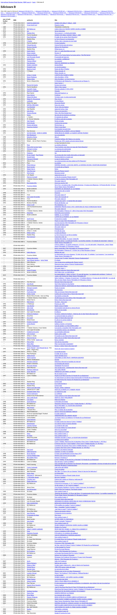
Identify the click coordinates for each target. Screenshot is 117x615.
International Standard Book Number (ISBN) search (16, 2)
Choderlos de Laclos (33, 332)
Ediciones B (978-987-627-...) (59, 11)
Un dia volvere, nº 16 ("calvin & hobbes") (67, 485)
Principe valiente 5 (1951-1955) (64, 89)
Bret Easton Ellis (32, 183)
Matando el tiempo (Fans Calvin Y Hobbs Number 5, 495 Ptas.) (73, 403)
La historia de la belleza (62, 439)
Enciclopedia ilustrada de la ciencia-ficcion (67, 308)
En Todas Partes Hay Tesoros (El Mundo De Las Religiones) (72, 379)
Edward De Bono (32, 97)
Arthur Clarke (31, 294)
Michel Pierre (31, 567)
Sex (56, 153)
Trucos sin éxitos (59, 469)
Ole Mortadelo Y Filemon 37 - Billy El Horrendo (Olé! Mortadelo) (74, 211)
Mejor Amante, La (60, 73)
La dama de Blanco (60, 233)
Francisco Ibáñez (32, 186)
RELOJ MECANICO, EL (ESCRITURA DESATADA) (68, 405)
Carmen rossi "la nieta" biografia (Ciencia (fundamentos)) (72, 258)
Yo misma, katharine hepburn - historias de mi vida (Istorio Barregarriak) (76, 314)
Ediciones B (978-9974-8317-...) (92, 11)
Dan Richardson (31, 489)
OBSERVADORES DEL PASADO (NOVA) (66, 415)
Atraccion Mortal (60, 103)
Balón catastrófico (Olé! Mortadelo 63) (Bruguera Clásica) (72, 248)
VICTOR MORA (31, 133)
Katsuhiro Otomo (32, 137)
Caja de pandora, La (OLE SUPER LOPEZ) (67, 326)
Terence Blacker (31, 113)
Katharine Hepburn (32, 314)
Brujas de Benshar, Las (61, 203)
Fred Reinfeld (31, 107)
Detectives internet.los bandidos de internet (68, 361)
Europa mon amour (60, 85)
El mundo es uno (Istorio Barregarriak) (66, 336)
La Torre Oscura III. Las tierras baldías (66, 235)
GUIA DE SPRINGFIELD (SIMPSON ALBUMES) (68, 535)
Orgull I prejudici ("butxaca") (63, 521)
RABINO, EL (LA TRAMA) (62, 215)
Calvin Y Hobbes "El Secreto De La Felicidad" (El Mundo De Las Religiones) (77, 459)
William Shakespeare (33, 346)
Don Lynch (30, 449)
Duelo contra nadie (60, 334)
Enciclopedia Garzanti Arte (62, 129)
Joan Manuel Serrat (42, 348)
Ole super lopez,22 (60, 199)
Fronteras (57, 95)
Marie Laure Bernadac (33, 387)
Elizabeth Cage (31, 67)
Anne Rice (30, 213)
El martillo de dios (60, 351)
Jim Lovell (30, 318)
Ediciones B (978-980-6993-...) (43, 11)
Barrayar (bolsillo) (60, 477)
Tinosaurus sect (59, 229)
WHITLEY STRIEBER (32, 91)
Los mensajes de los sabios (62, 595)
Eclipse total (58, 381)
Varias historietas (60, 31)
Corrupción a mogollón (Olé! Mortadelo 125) (68, 328)
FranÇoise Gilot (31, 292)
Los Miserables (59, 473)
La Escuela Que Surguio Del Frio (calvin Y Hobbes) (69, 553)
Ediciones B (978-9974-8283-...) (9, 16)
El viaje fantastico (60, 43)
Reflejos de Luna (59, 252)
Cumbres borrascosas (61, 123)
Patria (56, 169)
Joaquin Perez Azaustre (34, 585)
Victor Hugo (30, 473)
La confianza (58, 393)
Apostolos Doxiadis (32, 533)
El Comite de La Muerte (62, 167)
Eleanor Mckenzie (32, 597)
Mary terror (58, 99)
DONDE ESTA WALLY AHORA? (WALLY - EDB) (68, 35)
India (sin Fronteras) (61, 561)
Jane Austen (30, 521)
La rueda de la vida (60, 391)
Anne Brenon (31, 423)
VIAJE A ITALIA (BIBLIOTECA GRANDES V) (67, 581)
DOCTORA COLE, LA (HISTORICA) (64, 272)
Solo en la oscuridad (61, 429)
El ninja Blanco (59, 101)
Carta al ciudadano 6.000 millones (65, 531)
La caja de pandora (60, 67)
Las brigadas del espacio (62, 363)
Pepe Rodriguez (31, 37)
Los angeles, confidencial (62, 59)
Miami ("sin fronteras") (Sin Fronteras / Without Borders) (72, 573)
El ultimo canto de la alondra (63, 119)
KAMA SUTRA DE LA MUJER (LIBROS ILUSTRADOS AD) (71, 597)
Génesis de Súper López (62, 225)
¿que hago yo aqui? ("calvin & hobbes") (66, 509)
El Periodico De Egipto (61, 401)
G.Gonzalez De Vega (33, 515)
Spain (34, 2)
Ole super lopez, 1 (60, 268)
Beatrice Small (31, 69)
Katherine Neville (32, 55)
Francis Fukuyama (32, 393)
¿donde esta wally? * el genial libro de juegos (68, 201)
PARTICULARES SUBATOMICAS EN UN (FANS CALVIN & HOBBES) (73, 605)
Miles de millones (60, 399)
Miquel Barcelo (31, 45)
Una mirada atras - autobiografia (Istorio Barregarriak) (71, 367)
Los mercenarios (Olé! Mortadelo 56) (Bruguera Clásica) (71, 223)
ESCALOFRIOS (59, 65)
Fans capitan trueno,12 (61, 541)
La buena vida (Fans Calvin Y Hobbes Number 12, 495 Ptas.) (72, 447)
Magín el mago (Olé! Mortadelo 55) (65, 221)
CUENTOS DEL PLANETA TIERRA (64, 75)
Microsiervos (58, 322)
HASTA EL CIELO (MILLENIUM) (64, 397)
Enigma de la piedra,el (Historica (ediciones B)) (69, 479)
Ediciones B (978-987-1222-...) (89, 14)
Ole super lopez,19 (60, 195)
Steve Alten (30, 344)
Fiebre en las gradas (61, 310)
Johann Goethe (31, 581)
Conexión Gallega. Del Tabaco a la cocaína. (67, 139)
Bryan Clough (31, 155)
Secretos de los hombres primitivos (65, 115)
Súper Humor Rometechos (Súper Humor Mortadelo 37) (71, 601)
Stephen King (31, 33)
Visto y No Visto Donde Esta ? (63, 113)
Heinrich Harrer (31, 338)
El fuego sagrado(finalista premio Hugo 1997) (68, 453)
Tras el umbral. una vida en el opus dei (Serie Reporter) (71, 147)
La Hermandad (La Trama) (62, 547)
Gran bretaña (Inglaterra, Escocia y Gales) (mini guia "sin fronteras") (75, 487)
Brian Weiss (30, 595)
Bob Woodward (31, 135)
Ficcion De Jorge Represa (62, 549)
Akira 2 (57, 137)
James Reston (31, 324)
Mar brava (58, 515)
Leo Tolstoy (30, 290)
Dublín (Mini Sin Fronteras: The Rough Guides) (68, 489)
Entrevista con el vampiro (62, 213)
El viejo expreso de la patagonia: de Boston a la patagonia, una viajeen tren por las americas (82, 583)
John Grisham (31, 334)
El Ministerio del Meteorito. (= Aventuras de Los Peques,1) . (72, 81)
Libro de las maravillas (61, 342)
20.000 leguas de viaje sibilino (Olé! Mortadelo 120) (70, 298)
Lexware (29, 555)
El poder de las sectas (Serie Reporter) (66, 37)
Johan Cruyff (30, 205)
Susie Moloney (31, 419)
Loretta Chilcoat (31, 573)
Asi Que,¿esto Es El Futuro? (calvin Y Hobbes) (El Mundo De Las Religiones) (77, 545)
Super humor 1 (59, 83)
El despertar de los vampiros (63, 513)
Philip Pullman (31, 165)
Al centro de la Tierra (61, 266)
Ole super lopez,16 (60, 209)
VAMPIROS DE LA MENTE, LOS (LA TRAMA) (67, 131)
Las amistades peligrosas (62, 332)
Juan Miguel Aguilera (33, 260)
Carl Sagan (30, 399)
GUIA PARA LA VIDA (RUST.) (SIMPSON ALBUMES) (69, 357)
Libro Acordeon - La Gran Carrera (65, 79)
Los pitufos (58, 163)
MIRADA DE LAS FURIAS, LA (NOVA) (65, 371)
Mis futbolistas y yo (60, 205)
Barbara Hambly (32, 47)
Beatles (29, 609)
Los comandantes (60, 135)
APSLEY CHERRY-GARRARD (35, 529)
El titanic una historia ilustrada (64, 449)
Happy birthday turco (61, 355)
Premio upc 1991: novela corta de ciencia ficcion (69, 141)
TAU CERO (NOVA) (60, 369)
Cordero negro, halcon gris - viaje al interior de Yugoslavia (72, 565)
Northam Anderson (32, 369)
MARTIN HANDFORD (33, 23)
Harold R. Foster (32, 89)
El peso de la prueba (61, 219)
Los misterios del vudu (61, 425)
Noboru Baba (31, 79)
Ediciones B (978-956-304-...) (91, 13)
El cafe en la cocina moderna (63, 320)
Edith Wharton (31, 252)
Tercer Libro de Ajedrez (62, 107)
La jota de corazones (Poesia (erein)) (65, 177)
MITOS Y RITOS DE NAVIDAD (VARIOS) (66, 411)
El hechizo (58, 419)
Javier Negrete (31, 371)
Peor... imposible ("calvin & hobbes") (65, 507)
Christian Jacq (31, 479)
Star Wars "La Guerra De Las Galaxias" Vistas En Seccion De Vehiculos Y (76, 471)
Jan (28, 31)
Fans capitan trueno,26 (61, 611)
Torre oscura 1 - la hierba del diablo (65, 33)
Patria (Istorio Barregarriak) (63, 300)
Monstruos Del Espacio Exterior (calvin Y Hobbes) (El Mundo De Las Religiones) (78, 589)
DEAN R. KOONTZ (32, 65)
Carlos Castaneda (32, 467)
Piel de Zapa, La (59, 125)
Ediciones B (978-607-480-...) (13, 13)
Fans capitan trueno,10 (61, 523)
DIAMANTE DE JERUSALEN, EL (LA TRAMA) (67, 189)
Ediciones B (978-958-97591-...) (26, 14)
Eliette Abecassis (32, 481)
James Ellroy (30, 59)
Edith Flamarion (31, 451)
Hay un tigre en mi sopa (62, 431)
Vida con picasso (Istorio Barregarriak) (66, 292)
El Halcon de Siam (60, 407)
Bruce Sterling (31, 453)
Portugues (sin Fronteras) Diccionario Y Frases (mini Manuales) (73, 557)
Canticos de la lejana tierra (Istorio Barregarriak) (69, 294)
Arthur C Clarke (31, 75)
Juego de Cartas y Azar (61, 109)
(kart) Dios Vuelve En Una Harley (64, 284)
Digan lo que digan (60, 127)
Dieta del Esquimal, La (61, 93)
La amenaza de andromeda (63, 149)
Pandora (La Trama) (60, 527)
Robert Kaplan (31, 579)
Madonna (30, 153)
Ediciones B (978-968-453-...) (42, 14)
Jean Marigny (31, 513)
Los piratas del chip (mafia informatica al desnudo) (70, 155)
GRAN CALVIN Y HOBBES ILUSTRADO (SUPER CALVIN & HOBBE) (73, 599)
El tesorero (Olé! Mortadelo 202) (64, 543)
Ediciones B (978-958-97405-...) (9, 14)
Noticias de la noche (61, 563)
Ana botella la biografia (62, 296)
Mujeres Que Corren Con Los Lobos (65, 455)
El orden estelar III (60, 413)
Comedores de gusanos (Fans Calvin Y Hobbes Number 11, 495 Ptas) (75, 445)
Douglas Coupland (32, 322)
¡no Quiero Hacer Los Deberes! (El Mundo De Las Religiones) (73, 417)
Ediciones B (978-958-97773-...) (27, 11)
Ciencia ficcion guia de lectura (64, 45)
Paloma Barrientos (32, 258)
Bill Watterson (31, 29)
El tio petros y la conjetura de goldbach (66, 533)
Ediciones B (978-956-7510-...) (107, 13)
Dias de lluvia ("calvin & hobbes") (64, 461)
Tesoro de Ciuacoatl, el (61, 197)
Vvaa (28, 531)
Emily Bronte (31, 123)
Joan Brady (30, 284)
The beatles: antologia (61, 609)
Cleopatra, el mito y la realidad (64, 451)
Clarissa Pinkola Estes (33, 455)
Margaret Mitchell (32, 159)
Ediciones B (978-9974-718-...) (105, 14)
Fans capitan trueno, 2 (61, 435)
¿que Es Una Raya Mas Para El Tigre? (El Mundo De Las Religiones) (75, 587)
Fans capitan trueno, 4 (61, 491)
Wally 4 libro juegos (60, 87)
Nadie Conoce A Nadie (61, 306)
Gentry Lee (39, 340)
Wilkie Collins (31, 233)
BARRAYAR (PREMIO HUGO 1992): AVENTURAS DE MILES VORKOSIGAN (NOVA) (78, 207)
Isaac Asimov (31, 95)
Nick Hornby (30, 310)
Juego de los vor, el (60, 175)
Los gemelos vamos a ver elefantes (65, 330)
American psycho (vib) (61, 183)
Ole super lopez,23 (60, 181)
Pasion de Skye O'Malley (62, 69)
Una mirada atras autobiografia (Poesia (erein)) (69, 262)
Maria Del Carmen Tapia (34, 147)
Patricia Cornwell (32, 177)
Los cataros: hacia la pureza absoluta (66, 423)
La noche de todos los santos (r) (64, 316)
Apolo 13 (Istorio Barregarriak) (64, 318)
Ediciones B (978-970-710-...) (73, 14)
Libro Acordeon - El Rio (61, 77)
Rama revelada (59, 340)
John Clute (30, 308)
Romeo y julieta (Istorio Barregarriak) (66, 346)
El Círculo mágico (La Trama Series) (65, 427)
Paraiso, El (58, 53)
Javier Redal (44, 260)
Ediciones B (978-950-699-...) (76, 13)
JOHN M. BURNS (42, 133)
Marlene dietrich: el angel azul (64, 157)
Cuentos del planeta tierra (62, 151)
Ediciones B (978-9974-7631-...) (75, 11)
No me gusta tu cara (61, 373)
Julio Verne (30, 111)
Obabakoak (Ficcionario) (62, 365)
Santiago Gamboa (32, 591)
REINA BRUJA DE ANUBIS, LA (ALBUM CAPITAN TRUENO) (71, 133)
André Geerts (31, 51)
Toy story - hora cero (61, 302)
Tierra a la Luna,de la (61, 111)
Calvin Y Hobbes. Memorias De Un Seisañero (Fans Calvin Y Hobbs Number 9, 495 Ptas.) (81, 441)
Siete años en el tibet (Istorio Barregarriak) (67, 338)
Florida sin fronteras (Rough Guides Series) (67, 475)
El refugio (57, 260)
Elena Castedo (31, 53)
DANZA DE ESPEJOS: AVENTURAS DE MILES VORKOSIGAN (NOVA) (74, 286)
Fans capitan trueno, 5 (61, 497)
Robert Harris (31, 169)
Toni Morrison (31, 171)
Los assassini (58, 61)
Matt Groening (31, 357)
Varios (29, 115)
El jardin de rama (60, 231)
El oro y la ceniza (60, 481)
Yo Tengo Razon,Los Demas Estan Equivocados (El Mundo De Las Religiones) (77, 377)
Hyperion (57, 193)
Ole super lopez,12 (60, 227)
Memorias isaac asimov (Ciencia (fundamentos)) (69, 264)
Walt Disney (30, 302)
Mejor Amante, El (60, 71)
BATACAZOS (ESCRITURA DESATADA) (65, 503)
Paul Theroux (31, 383)
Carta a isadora (59, 585)
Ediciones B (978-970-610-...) (57, 14)
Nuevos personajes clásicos (63, 511)
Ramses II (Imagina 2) (61, 457)
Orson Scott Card (32, 25)
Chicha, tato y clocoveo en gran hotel (66, 41)
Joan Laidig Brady (32, 397)
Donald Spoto (31, 157)
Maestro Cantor (59, 25)
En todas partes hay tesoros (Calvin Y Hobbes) (68, 421)
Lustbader (30, 101)
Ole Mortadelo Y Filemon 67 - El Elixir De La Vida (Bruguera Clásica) (75, 250)
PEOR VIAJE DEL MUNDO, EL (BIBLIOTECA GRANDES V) (71, 529)
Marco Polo (30, 342)
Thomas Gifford (31, 61)
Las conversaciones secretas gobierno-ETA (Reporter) (70, 161)
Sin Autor (29, 435)
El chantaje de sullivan (61, 117)
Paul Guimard (31, 237)
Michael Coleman (32, 361)
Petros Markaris (31, 563)
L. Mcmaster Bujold (33, 477)
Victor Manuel (31, 348)
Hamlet (57, 359)
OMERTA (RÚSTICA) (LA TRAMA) (64, 593)
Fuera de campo (59, 105)
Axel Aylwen (30, 407)
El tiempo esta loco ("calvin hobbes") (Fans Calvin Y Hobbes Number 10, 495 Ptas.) (79, 443)
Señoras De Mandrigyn (61, 47)
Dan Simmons (31, 63)
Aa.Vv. (29, 561)
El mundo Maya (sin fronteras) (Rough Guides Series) (70, 539)
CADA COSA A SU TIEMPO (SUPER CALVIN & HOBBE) (70, 29)
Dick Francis (30, 173)
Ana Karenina (59, 290)
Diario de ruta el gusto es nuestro (64, 349)
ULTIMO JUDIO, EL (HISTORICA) (64, 519)
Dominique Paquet (32, 439)
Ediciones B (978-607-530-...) (44, 13)
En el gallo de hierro (61, 383)
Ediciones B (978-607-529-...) (29, 13)
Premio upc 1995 (60, 304)
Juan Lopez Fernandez (33, 197)
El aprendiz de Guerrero (62, 57)
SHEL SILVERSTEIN (32, 503)
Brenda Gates (31, 569)
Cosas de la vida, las (61, 237)
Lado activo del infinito (61, 467)
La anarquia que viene (61, 579)
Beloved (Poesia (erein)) (62, 171)
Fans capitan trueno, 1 (61, 433)
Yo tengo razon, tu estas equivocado (65, 97)
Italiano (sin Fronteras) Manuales (64, 555)
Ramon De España (32, 85)
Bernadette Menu (32, 457)
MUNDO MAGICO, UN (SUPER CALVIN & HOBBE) (69, 577)
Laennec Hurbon (32, 425)
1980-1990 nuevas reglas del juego (65, 567)
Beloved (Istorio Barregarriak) (63, 282)
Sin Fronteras (31, 551)
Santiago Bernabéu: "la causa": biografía (67, 239)
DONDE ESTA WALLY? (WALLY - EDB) (65, 23)
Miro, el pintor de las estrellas (64, 409)
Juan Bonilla (30, 306)
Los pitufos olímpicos (61, 145)
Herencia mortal (59, 173)
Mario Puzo (30, 593)
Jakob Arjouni (31, 355)
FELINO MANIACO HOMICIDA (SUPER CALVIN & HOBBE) (71, 525)
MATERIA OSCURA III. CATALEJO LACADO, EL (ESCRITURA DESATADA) (75, 603)
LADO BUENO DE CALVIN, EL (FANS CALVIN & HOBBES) (71, 607)
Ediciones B (30, 475)
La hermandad (59, 575)
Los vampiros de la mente (62, 191)
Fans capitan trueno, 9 (61, 517)
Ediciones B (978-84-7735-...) (60, 13)
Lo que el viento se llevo (62, 159)
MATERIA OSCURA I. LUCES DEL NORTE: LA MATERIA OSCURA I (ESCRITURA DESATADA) (81, 165)
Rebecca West (31, 565)
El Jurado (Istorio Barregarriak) (64, 499)
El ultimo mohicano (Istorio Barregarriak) (67, 270)
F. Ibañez (29, 41)
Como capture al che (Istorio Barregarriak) (67, 395)
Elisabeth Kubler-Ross (33, 391)
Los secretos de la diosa (62, 569)
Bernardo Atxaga (32, 365)
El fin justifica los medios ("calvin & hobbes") (68, 505)
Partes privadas (59, 121)
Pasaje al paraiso (60, 288)
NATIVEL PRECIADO (32, 105)
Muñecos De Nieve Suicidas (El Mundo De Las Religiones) (72, 375)
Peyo (28, 145)
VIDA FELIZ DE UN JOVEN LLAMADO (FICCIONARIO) (70, 591)
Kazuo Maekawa (32, 77)
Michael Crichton (32, 149)
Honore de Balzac (32, 125)
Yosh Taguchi (31, 121)
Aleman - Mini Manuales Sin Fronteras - (66, 559)
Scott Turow (30, 219)
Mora (28, 433)
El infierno (58, 312)
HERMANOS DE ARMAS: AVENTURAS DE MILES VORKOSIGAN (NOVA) (75, 501)
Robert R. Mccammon (33, 99)
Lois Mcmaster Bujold (33, 57)
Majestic (57, 91)
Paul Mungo (39, 155)
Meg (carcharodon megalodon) (64, 344)
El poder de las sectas (61, 353)
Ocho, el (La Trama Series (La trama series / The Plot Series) (72, 55)
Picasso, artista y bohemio (62, 387)
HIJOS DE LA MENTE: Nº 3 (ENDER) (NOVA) (67, 389)
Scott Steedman (31, 401)
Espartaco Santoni (32, 127)
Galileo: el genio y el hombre (63, 324)
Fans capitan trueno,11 (61, 537)
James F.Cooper (31, 270)
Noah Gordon (31, 167)
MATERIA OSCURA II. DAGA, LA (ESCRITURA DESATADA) (71, 437)
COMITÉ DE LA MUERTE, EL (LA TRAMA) (67, 217)
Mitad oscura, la (59, 49)
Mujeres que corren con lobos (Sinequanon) (68, 571)
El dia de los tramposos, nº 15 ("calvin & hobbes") (69, 483)
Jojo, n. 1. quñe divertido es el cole (65, 51)
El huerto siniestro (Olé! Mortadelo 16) (66, 179)
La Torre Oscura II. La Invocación (64, 39)
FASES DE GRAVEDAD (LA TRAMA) (65, 63)
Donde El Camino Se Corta (62, 613)
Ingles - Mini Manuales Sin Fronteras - (66, 551)
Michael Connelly (32, 288)
